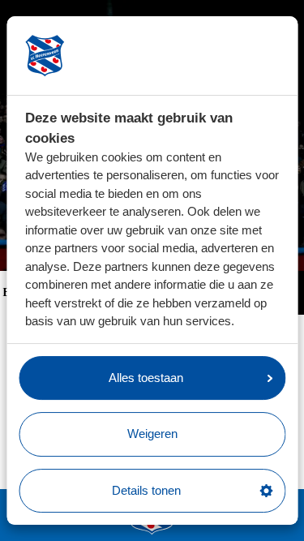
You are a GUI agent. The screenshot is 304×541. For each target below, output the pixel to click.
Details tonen (146, 490)
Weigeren (152, 433)
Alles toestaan (146, 377)
